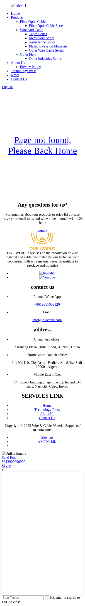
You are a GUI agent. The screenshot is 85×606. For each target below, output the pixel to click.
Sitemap (47, 437)
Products (17, 17)
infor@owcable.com (47, 320)
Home (15, 13)
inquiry (42, 230)
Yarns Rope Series (42, 42)
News (15, 75)
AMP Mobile (47, 441)
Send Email (10, 457)
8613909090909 (13, 462)
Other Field (28, 54)
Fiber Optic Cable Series (46, 26)
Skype (6, 466)
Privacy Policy (30, 67)
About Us (18, 63)
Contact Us (19, 79)
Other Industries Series (45, 58)
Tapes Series (38, 34)
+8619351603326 (47, 304)
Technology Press (23, 71)
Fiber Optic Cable (33, 22)
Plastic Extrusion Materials (48, 46)
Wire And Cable (31, 30)
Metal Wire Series (41, 38)
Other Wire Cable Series (46, 50)
